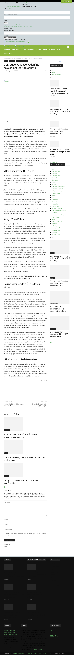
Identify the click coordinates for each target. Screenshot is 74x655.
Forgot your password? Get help (13, 25)
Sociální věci (30, 49)
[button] (68, 48)
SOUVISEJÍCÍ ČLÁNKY (12, 414)
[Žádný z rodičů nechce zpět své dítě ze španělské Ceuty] (25, 470)
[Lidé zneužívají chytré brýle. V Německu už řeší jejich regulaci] (25, 447)
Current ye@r (8, 544)
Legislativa (55, 204)
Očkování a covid (57, 191)
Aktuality (7, 49)
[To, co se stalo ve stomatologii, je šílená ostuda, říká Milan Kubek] (37, 607)
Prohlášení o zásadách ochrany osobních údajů (18, 27)
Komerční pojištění (57, 208)
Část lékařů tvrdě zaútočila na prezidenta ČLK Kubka (36, 574)
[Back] (29, 3)
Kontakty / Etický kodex (13, 6)
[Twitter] (26, 3)
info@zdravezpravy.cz (10, 634)
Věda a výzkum (56, 230)
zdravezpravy (9, 71)
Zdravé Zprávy (56, 171)
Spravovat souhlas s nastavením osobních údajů (39, 653)
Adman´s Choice (57, 221)
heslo (5, 21)
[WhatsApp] (29, 75)
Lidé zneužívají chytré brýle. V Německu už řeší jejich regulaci (60, 111)
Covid (53, 219)
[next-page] (5, 487)
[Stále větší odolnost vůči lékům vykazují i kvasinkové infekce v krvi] (25, 424)
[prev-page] (4, 487)
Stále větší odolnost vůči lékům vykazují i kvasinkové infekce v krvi (60, 91)
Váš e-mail (7, 35)
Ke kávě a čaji (56, 234)
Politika (23, 49)
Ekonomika (55, 202)
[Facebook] (23, 3)
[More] (37, 75)
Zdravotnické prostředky (59, 210)
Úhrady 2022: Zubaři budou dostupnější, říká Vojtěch (39, 405)
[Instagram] (24, 3)
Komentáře (55, 178)
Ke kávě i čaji (8, 53)
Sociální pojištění (56, 193)
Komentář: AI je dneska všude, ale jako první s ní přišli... (60, 151)
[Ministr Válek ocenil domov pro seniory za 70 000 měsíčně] (37, 587)
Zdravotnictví (15, 49)
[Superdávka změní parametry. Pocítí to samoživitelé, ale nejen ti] (60, 297)
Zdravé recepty (56, 175)
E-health (10, 58)
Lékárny (54, 195)
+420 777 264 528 (9, 630)
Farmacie (54, 223)
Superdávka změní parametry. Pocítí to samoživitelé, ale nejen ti (60, 308)
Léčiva (54, 184)
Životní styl (55, 212)
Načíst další (53, 162)
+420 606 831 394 (9, 632)
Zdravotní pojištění (57, 189)
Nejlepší (54, 72)
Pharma (45, 49)
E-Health (58, 49)
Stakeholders (12, 60)
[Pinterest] (24, 75)
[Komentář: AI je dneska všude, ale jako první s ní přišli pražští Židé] (60, 144)
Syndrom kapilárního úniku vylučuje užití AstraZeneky (14, 405)
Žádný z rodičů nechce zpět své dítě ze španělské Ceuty (59, 131)
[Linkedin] (33, 75)
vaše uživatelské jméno (11, 15)
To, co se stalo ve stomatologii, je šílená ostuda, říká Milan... (36, 615)
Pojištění (38, 49)
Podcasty (54, 197)
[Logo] (9, 46)
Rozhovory (52, 49)
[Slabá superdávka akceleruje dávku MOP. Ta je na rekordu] (60, 323)
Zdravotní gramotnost (58, 186)
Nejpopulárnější (56, 74)
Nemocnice (6, 429)
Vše (53, 70)
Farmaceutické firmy (58, 215)
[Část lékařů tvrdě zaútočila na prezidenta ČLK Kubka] (37, 567)
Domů (5, 58)
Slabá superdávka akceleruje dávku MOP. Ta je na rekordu (59, 334)
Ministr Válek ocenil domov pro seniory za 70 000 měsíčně (37, 594)
